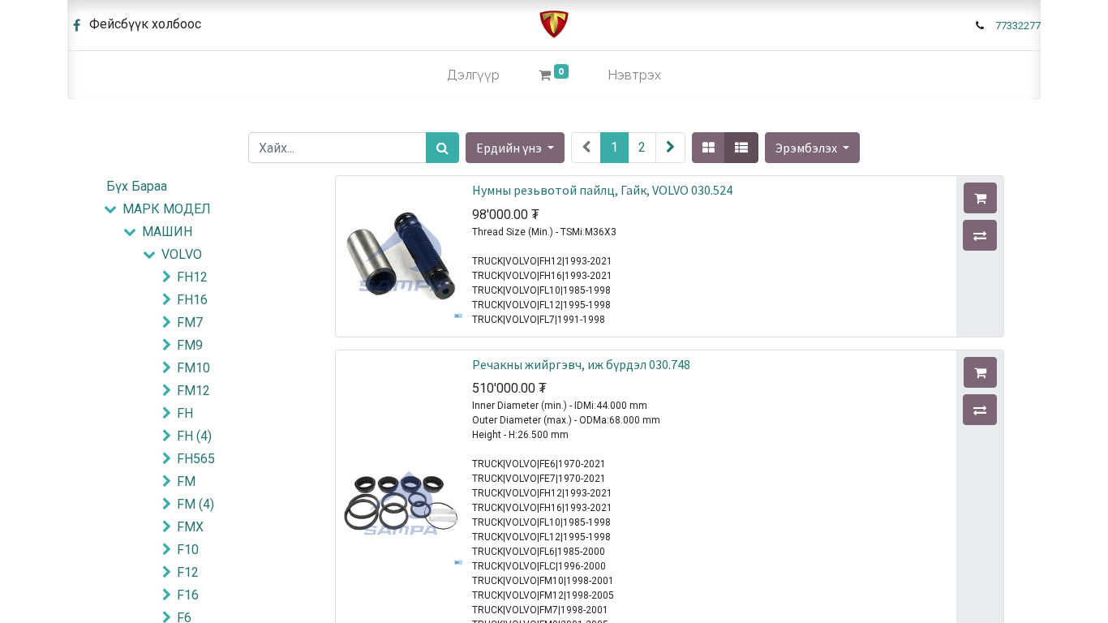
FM (186, 481)
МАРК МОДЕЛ (166, 209)
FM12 (193, 390)
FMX (190, 527)
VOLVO (181, 254)
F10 (188, 549)
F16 (188, 595)
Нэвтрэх (634, 75)
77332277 (1018, 25)
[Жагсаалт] (741, 147)
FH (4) (194, 436)
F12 (188, 572)
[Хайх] (442, 147)
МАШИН (167, 231)
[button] (812, 147)
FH (185, 413)
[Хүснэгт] (708, 147)
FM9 (190, 345)
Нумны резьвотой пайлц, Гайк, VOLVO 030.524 (602, 190)
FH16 (192, 299)
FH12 (192, 277)
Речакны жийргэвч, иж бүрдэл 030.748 (581, 364)
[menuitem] (473, 75)
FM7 (190, 322)
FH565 (196, 458)
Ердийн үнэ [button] (510, 148)
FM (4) (195, 504)
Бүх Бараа (136, 186)
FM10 (193, 368)
